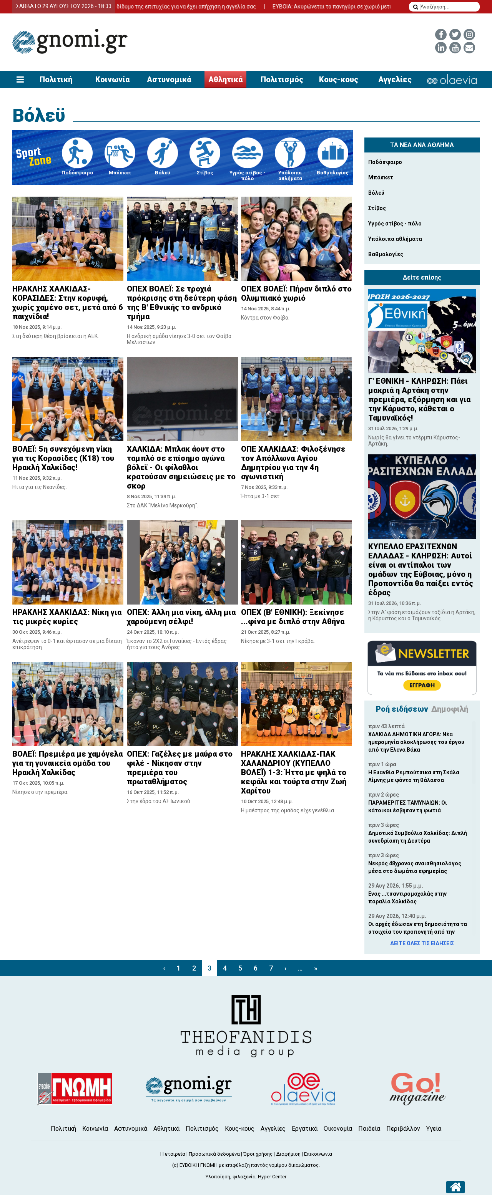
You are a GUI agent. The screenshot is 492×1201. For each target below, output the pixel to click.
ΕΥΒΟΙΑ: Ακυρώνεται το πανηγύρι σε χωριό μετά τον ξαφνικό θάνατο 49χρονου (337, 6)
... (300, 968)
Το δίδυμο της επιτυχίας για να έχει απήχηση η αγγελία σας (149, 6)
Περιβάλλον (403, 1128)
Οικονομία (338, 1128)
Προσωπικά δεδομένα (214, 1154)
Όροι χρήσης (258, 1154)
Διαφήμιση (288, 1154)
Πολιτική (56, 79)
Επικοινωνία (318, 1154)
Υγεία (433, 1128)
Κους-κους (338, 79)
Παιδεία (369, 1128)
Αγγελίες (395, 79)
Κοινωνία (112, 79)
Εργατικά (304, 1128)
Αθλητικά (225, 79)
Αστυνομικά (169, 79)
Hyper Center (272, 1176)
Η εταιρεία (172, 1154)
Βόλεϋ (38, 115)
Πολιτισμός (282, 79)
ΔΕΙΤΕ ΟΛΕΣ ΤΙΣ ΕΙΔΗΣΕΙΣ (422, 943)
